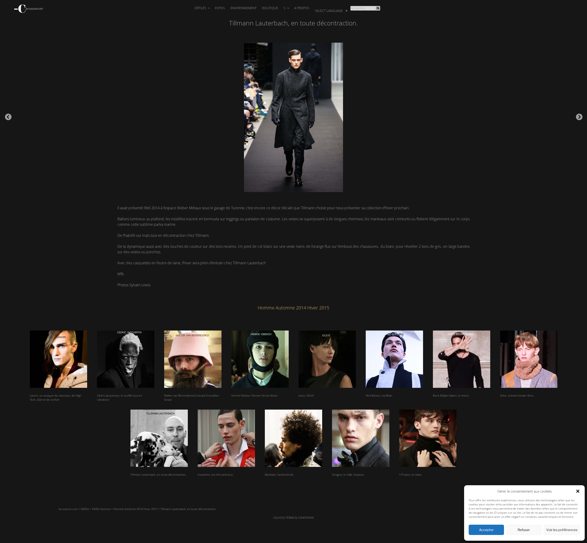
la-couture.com (68, 509)
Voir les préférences (562, 530)
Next (578, 115)
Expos (220, 8)
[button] (578, 491)
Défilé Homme (101, 509)
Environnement (243, 8)
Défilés (200, 8)
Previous (7, 115)
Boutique (270, 8)
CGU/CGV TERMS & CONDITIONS (293, 518)
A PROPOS (301, 8)
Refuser (524, 530)
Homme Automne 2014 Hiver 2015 (135, 509)
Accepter (486, 530)
